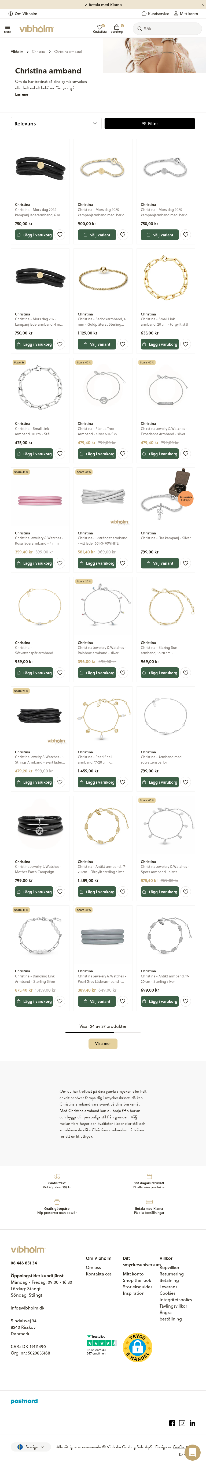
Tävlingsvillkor (173, 1306)
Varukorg (117, 29)
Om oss (93, 1267)
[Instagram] (182, 1423)
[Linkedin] (192, 1423)
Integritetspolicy (176, 1300)
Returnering (172, 1274)
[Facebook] (172, 1423)
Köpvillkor (169, 1267)
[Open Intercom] (193, 1453)
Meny (7, 31)
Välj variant (100, 234)
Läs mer (21, 94)
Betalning (169, 1280)
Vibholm (17, 51)
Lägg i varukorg (37, 234)
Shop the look (137, 1280)
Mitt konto (189, 13)
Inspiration (134, 1293)
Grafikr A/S (182, 1447)
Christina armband (68, 51)
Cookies (167, 1293)
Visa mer (103, 1043)
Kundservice (158, 13)
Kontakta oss (99, 1274)
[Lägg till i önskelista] (59, 234)
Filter (153, 123)
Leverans (168, 1287)
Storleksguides (137, 1287)
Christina (39, 51)
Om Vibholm (26, 13)
